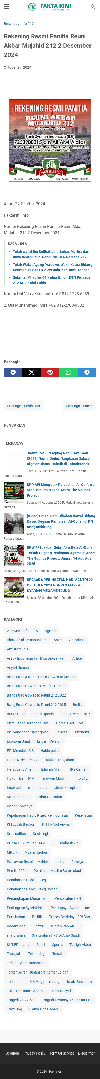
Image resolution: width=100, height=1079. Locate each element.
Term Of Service (61, 1053)
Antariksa (77, 640)
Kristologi (40, 834)
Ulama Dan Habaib (44, 1009)
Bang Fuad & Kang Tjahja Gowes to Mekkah (41, 677)
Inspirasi (14, 788)
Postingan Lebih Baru (24, 406)
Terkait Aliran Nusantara (26, 963)
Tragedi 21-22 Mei (21, 1000)
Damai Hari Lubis (69, 723)
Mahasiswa (69, 843)
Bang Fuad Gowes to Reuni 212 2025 (36, 704)
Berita (77, 704)
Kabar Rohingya (20, 806)
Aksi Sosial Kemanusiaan (27, 640)
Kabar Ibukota (18, 797)
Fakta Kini (56, 1071)
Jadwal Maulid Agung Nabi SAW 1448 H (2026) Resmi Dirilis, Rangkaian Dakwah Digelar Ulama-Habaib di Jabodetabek (59, 458)
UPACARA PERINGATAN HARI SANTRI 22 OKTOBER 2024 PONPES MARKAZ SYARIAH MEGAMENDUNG (60, 585)
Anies (58, 640)
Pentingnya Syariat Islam (70, 908)
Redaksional (16, 926)
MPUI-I (12, 852)
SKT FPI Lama (18, 945)
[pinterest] (50, 372)
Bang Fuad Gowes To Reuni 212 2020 (36, 686)
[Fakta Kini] (50, 6)
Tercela (58, 954)
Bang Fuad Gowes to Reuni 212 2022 (36, 695)
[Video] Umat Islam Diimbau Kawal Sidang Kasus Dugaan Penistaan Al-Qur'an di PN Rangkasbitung (61, 521)
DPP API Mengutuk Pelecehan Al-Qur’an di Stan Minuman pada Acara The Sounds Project (61, 490)
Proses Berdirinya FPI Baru (70, 917)
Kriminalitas (16, 834)
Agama (50, 631)
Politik (37, 917)
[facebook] (13, 372)
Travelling (14, 1009)
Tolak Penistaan (79, 981)
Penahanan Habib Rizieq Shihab (32, 889)
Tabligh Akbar (80, 945)
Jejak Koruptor (67, 788)
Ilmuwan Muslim (54, 778)
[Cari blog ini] (93, 7)
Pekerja (77, 862)
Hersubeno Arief (20, 769)
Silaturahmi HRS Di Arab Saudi (56, 935)
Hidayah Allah (50, 769)
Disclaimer (86, 1053)
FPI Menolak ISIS (20, 751)
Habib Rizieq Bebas (22, 760)
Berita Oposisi (43, 714)
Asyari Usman (18, 668)
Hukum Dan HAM (20, 778)
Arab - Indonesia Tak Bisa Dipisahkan (36, 658)
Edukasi (62, 732)
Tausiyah (14, 954)
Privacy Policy (34, 1053)
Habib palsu (50, 751)
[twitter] (31, 372)
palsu (60, 862)
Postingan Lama (79, 406)
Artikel (77, 658)
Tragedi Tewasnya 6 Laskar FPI (67, 1000)
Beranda (12, 1053)
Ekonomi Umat (18, 741)
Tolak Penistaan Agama (26, 991)
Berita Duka (16, 714)
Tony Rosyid (61, 991)
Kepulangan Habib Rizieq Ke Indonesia (37, 815)
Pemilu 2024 (17, 871)
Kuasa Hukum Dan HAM (26, 843)
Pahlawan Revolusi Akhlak (28, 862)
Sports (57, 945)
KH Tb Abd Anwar (56, 824)
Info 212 (81, 778)
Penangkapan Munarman (27, 898)
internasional (37, 788)
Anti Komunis (17, 649)
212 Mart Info (18, 631)
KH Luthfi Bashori (21, 824)
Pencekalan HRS (68, 898)
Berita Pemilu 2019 (76, 714)
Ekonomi (82, 732)
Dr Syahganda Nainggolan (28, 732)
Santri (38, 926)
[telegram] (87, 372)
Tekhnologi (36, 954)
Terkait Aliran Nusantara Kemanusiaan (37, 972)
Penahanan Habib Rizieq (26, 880)
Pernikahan (16, 917)
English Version (49, 741)
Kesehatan (83, 815)
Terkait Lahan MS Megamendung (33, 981)
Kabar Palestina (49, 797)
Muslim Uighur (36, 852)
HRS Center (77, 769)
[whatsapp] (68, 372)
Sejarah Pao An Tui (64, 926)
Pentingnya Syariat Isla (25, 908)
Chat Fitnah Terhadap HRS (28, 723)
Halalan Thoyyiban (59, 760)
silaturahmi (16, 935)
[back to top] (90, 1067)
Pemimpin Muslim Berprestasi (57, 871)
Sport (40, 945)
